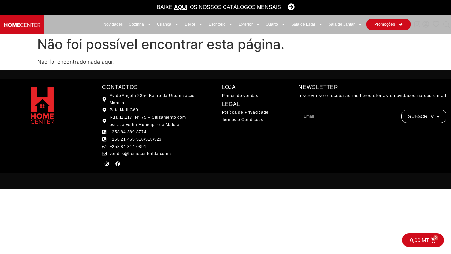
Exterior (246, 24)
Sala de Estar (303, 24)
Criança (164, 24)
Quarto (272, 24)
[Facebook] (117, 163)
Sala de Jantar (342, 24)
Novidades (113, 24)
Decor (190, 24)
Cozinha (136, 24)
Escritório (217, 24)
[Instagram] (106, 163)
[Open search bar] (446, 24)
